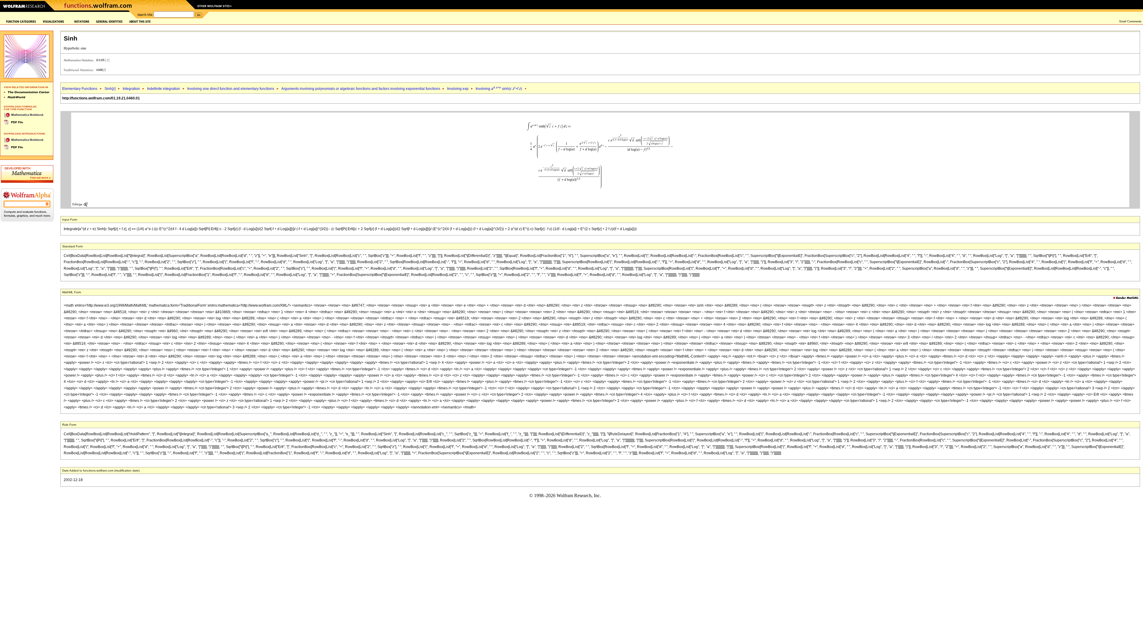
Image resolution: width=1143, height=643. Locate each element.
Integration (131, 89)
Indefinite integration (163, 89)
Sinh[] (109, 89)
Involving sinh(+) (499, 89)
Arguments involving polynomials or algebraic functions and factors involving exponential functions (361, 89)
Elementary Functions (79, 89)
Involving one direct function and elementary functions (230, 89)
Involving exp (458, 89)
